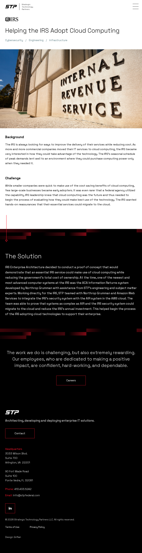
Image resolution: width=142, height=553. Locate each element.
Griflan (17, 537)
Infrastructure (58, 40)
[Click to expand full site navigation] (135, 6)
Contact (20, 433)
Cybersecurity (14, 40)
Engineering (36, 40)
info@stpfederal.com (26, 495)
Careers (71, 380)
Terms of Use (12, 527)
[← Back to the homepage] (12, 412)
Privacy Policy (37, 527)
